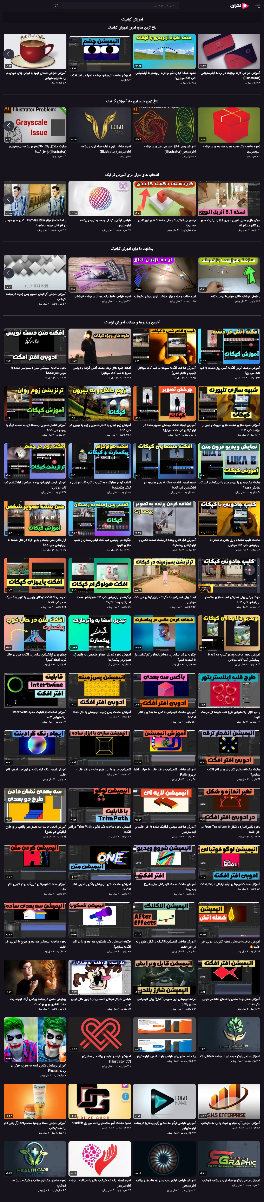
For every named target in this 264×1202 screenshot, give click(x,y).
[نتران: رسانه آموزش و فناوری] (239, 6)
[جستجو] (57, 5)
